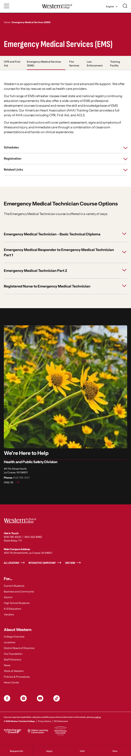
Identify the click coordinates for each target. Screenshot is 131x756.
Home (7, 22)
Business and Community (19, 591)
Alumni (8, 597)
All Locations (11, 563)
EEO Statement (61, 721)
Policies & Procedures (17, 676)
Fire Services (74, 63)
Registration (12, 158)
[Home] (57, 6)
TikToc (56, 698)
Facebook (7, 698)
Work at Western (14, 671)
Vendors (9, 614)
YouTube (40, 698)
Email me (8, 482)
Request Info (16, 751)
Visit (82, 751)
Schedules (11, 147)
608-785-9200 (12, 536)
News (7, 665)
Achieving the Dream (12, 731)
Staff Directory (12, 659)
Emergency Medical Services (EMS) (44, 63)
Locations (9, 642)
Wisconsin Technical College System (60, 731)
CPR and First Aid (12, 63)
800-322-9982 (33, 536)
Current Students (14, 585)
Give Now (70, 563)
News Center (11, 682)
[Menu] (7, 6)
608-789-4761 (21, 477)
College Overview (14, 636)
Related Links (13, 169)
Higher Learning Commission (38, 731)
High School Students (17, 603)
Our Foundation (13, 653)
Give (114, 751)
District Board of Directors (19, 648)
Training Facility (115, 63)
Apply (49, 751)
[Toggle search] (125, 6)
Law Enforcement (95, 63)
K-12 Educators (12, 608)
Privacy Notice (44, 721)
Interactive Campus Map (42, 563)
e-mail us (97, 717)
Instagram (23, 698)
